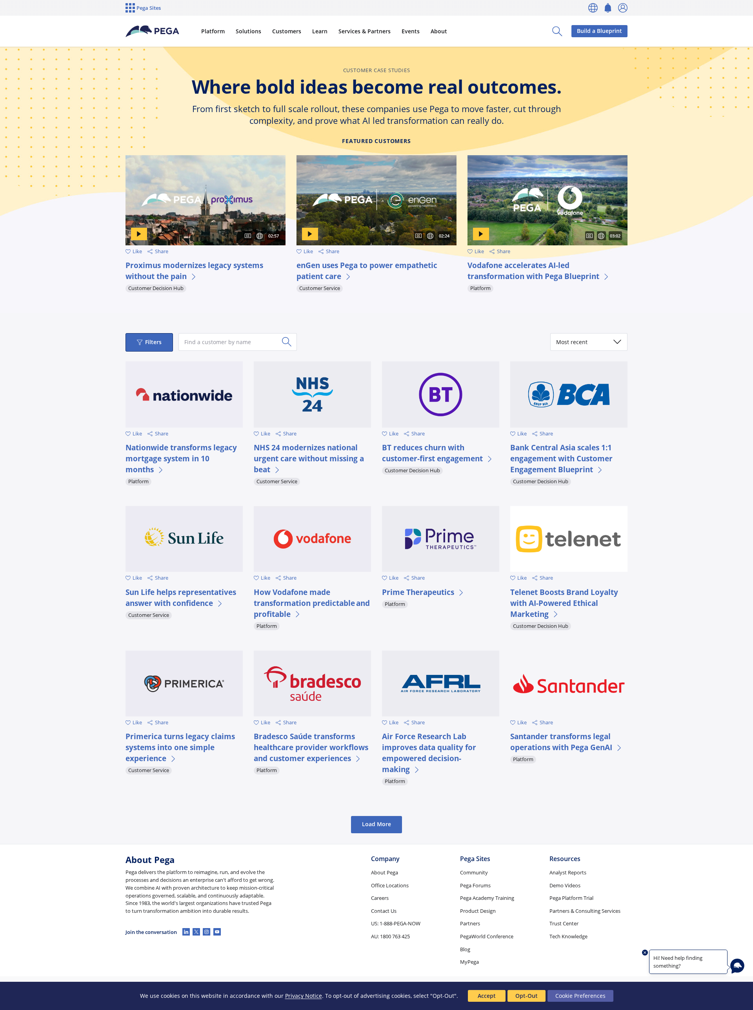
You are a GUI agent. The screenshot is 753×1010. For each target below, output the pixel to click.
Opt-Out (526, 995)
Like (137, 251)
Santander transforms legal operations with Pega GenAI (561, 742)
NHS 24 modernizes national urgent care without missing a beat (309, 458)
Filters (153, 342)
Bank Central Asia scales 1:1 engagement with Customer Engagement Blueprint (561, 458)
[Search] (286, 341)
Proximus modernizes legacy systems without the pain (194, 270)
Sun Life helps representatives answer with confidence (181, 597)
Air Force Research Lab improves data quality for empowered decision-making (429, 752)
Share (161, 251)
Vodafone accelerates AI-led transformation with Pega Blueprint (533, 270)
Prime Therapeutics (418, 592)
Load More (376, 824)
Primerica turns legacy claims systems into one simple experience (180, 747)
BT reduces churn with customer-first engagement (432, 453)
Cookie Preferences (580, 995)
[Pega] (152, 31)
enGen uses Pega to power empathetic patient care (366, 270)
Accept (487, 995)
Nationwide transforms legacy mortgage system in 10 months (181, 458)
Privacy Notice (303, 995)
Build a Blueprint (599, 30)
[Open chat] (737, 966)
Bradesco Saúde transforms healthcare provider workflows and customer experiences (311, 747)
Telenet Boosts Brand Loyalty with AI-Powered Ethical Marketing (564, 603)
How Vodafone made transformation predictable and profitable (312, 603)
